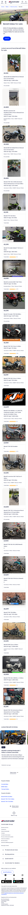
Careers (3, 833)
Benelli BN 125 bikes (6, 796)
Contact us (3, 829)
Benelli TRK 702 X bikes (7, 799)
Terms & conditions (5, 838)
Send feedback (7, 872)
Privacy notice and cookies (7, 836)
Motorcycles (13, 6)
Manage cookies (5, 845)
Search (25, 3)
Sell (5, 3)
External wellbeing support (7, 842)
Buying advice (9, 854)
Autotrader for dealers (12, 863)
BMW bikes (4, 786)
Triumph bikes (5, 789)
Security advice (4, 827)
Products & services (11, 850)
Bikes (7, 6)
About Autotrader (5, 831)
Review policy (4, 840)
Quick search (9, 858)
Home (2, 6)
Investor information (5, 835)
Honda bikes (4, 784)
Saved (22, 3)
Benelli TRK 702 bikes (7, 801)
